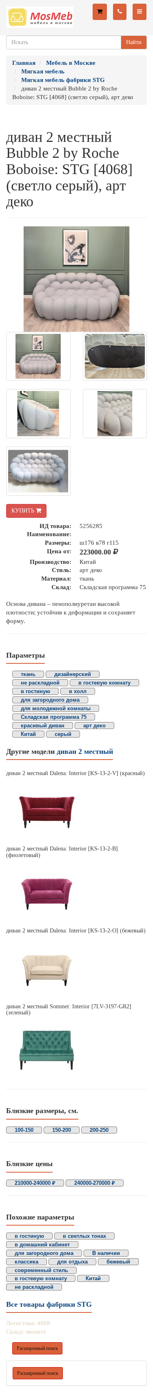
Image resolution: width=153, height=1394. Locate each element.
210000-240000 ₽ (35, 1183)
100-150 (24, 1130)
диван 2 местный (85, 751)
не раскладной (40, 683)
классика (26, 1262)
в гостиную (35, 691)
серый (63, 734)
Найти (134, 42)
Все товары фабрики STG (49, 1304)
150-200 (61, 1130)
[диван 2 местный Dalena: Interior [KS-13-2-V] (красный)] (76, 811)
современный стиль (41, 1270)
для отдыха (72, 1262)
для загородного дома (50, 700)
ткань (28, 674)
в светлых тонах (84, 1236)
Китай (28, 734)
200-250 (99, 1130)
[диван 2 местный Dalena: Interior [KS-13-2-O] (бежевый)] (76, 968)
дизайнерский (72, 674)
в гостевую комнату (104, 683)
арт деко (94, 725)
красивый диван (42, 725)
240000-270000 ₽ (94, 1183)
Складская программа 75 (53, 717)
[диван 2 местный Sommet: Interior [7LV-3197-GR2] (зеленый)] (76, 1050)
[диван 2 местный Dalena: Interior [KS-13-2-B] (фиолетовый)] (76, 892)
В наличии (106, 1253)
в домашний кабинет (42, 1245)
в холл (77, 691)
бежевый (118, 1262)
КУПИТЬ (23, 511)
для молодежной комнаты (56, 708)
